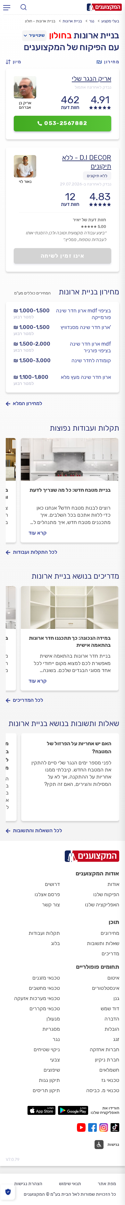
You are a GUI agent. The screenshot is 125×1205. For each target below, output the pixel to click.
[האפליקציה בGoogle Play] (73, 1110)
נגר (91, 21)
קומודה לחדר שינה (91, 360)
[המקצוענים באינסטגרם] (105, 1127)
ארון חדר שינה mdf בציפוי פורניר (90, 347)
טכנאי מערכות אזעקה (37, 998)
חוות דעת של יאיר (89, 220)
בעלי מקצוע (110, 21)
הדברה (111, 1019)
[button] (15, 61)
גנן (116, 998)
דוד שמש (110, 1008)
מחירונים (110, 933)
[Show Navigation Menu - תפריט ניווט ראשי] (6, 7)
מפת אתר (107, 1183)
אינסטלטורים (105, 988)
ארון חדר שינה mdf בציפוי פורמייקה (83, 314)
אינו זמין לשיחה (63, 256)
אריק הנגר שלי (91, 78)
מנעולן (53, 1019)
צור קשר (51, 905)
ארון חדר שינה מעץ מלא (86, 377)
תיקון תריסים (46, 1090)
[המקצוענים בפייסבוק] (93, 1127)
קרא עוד (37, 533)
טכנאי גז (110, 1080)
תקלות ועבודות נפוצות (84, 428)
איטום (113, 978)
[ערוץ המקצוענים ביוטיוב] (82, 1127)
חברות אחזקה (104, 1049)
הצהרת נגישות (28, 1183)
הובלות (111, 1029)
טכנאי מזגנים (46, 978)
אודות (113, 884)
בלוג (55, 943)
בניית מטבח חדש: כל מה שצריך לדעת (70, 490)
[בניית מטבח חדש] (69, 462)
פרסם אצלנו (47, 894)
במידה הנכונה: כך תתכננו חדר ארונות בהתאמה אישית (70, 641)
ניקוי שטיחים (47, 1049)
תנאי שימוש (70, 1183)
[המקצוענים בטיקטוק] (115, 1127)
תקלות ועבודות (44, 933)
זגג (116, 1039)
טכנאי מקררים (44, 1008)
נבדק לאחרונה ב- (85, 184)
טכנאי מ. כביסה (102, 1090)
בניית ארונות (72, 21)
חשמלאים (109, 1070)
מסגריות (51, 1029)
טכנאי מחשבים (44, 988)
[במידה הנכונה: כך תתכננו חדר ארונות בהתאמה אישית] (69, 610)
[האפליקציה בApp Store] (41, 1110)
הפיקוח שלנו (106, 894)
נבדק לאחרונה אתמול (93, 87)
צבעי (55, 1060)
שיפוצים (52, 1070)
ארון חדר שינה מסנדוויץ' (86, 327)
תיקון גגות (49, 1080)
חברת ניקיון (107, 1060)
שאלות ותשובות (103, 943)
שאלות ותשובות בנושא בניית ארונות (63, 723)
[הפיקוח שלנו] (8, 1192)
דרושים (52, 884)
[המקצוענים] (104, 7)
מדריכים (110, 954)
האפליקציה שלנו (102, 905)
